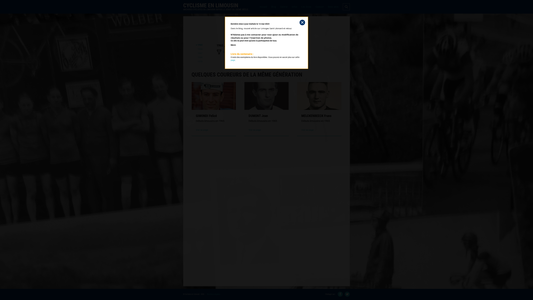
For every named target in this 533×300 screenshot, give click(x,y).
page (233, 60)
